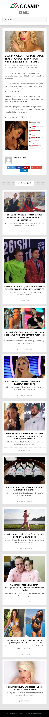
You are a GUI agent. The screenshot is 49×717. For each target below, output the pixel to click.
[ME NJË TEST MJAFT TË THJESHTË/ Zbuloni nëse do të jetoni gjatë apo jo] (24, 520)
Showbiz (8, 68)
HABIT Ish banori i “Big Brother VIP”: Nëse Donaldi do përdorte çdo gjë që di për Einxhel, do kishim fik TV (24, 436)
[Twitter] (20, 12)
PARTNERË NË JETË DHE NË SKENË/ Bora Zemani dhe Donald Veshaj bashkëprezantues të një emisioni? (24, 335)
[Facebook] (24, 12)
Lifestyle (35, 66)
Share (20, 167)
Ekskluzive (22, 66)
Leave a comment (31, 68)
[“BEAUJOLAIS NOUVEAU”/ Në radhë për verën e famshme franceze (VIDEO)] (24, 470)
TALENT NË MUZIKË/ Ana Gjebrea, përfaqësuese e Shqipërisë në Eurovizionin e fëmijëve (24, 587)
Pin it (27, 167)
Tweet (12, 167)
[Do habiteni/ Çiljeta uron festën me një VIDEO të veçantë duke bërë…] (24, 672)
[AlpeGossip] (24, 5)
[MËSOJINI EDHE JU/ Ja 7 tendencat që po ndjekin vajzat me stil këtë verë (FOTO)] (24, 623)
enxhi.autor (18, 68)
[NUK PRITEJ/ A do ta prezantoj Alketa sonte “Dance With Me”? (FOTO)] (24, 367)
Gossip (29, 66)
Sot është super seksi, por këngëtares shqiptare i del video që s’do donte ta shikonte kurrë (24, 217)
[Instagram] (27, 12)
